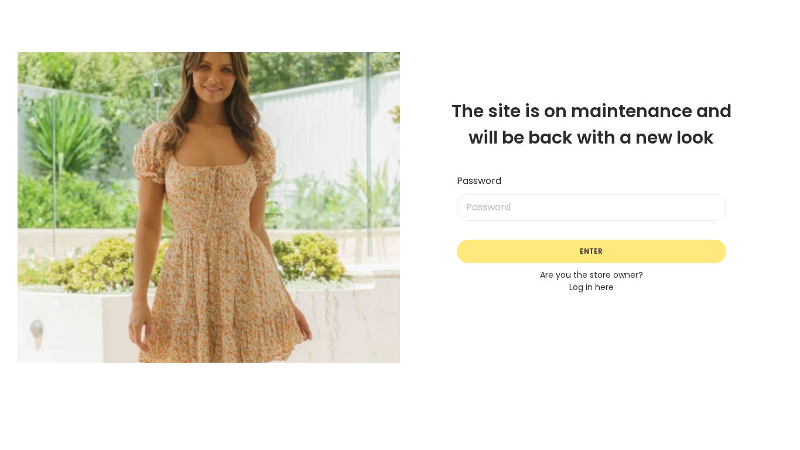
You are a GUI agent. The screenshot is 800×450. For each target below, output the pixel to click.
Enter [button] (591, 251)
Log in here (591, 287)
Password (479, 181)
